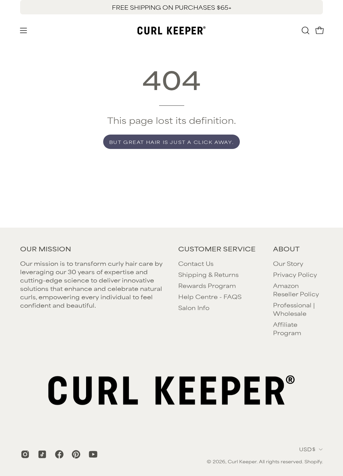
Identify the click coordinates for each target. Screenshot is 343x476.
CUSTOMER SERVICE (217, 248)
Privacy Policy (295, 274)
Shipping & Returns (208, 274)
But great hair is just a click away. (171, 141)
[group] (171, 7)
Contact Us (195, 263)
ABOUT (286, 248)
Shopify (313, 461)
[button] (305, 30)
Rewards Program (207, 285)
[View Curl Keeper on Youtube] (92, 454)
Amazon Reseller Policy (296, 289)
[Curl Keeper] (171, 30)
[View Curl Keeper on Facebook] (58, 454)
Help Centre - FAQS (210, 296)
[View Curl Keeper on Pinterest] (75, 454)
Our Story (288, 263)
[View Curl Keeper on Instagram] (24, 454)
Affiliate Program (287, 328)
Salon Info (193, 307)
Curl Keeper (242, 461)
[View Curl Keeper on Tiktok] (41, 454)
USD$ (307, 449)
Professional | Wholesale (294, 308)
